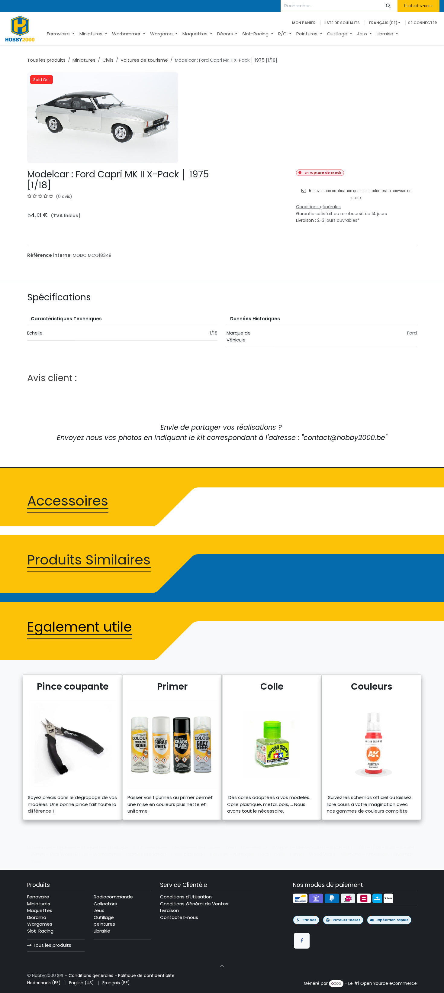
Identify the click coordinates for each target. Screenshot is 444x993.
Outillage (104, 917)
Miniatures (83, 60)
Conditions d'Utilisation (186, 897)
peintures (104, 924)
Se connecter (422, 22)
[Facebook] (302, 941)
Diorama (36, 917)
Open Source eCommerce (388, 983)
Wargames (39, 924)
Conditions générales (91, 975)
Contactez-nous (418, 5)
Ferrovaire (38, 897)
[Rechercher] (388, 6)
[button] (222, 966)
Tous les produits (51, 945)
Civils (108, 60)
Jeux (99, 910)
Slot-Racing (40, 931)
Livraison (305, 220)
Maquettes (39, 910)
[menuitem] (60, 34)
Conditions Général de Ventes (194, 904)
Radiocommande (113, 897)
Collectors (105, 904)
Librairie (102, 931)
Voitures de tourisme (144, 60)
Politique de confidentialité (146, 975)
